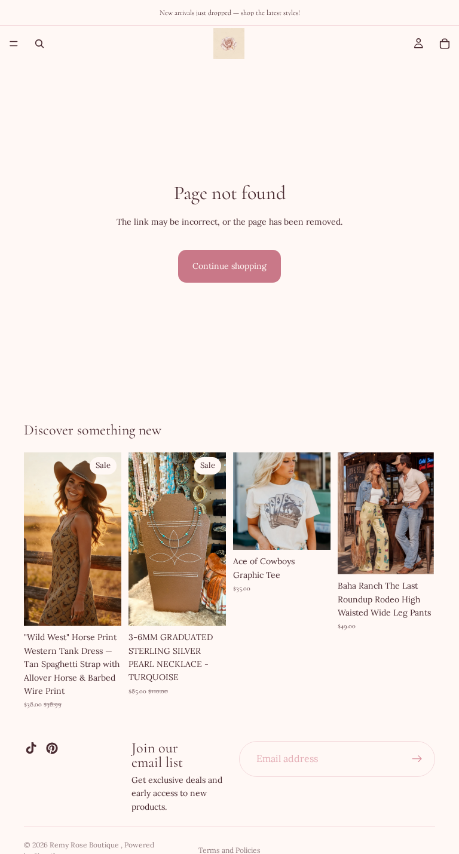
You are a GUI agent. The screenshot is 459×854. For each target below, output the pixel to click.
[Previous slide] (37, 539)
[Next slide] (108, 539)
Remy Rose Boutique (85, 844)
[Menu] (13, 43)
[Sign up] (417, 759)
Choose (113, 607)
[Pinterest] (52, 748)
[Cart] (445, 43)
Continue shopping (229, 266)
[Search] (39, 43)
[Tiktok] (31, 748)
